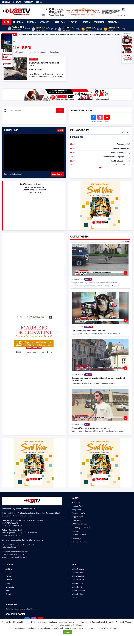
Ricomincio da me (79, 542)
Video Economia (78, 580)
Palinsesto (99, 22)
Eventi (8, 594)
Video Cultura (77, 583)
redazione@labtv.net (10, 547)
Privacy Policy (77, 506)
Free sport (76, 520)
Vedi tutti (126, 132)
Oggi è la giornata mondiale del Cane (88, 330)
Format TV (112, 22)
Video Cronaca (78, 569)
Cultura (73, 22)
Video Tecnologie (79, 590)
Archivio (8, 569)
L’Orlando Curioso (79, 524)
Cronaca (17, 22)
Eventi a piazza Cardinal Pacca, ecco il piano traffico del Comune (48, 34)
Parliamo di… (77, 538)
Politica (30, 22)
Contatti (17, 2)
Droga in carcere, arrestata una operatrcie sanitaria (94, 283)
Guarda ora (57, 174)
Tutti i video (125, 241)
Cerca (39, 2)
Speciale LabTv (78, 513)
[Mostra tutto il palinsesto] (100, 168)
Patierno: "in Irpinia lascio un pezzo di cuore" (92, 428)
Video (74, 598)
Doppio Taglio (77, 517)
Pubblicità (28, 2)
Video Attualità (78, 576)
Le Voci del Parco (79, 535)
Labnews (75, 531)
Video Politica (77, 573)
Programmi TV (78, 509)
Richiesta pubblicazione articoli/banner (21, 609)
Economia (59, 22)
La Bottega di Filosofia (81, 527)
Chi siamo (6, 2)
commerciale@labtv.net (17, 557)
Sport (85, 22)
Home (6, 22)
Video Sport (77, 587)
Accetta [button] (67, 632)
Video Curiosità (78, 594)
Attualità (44, 22)
